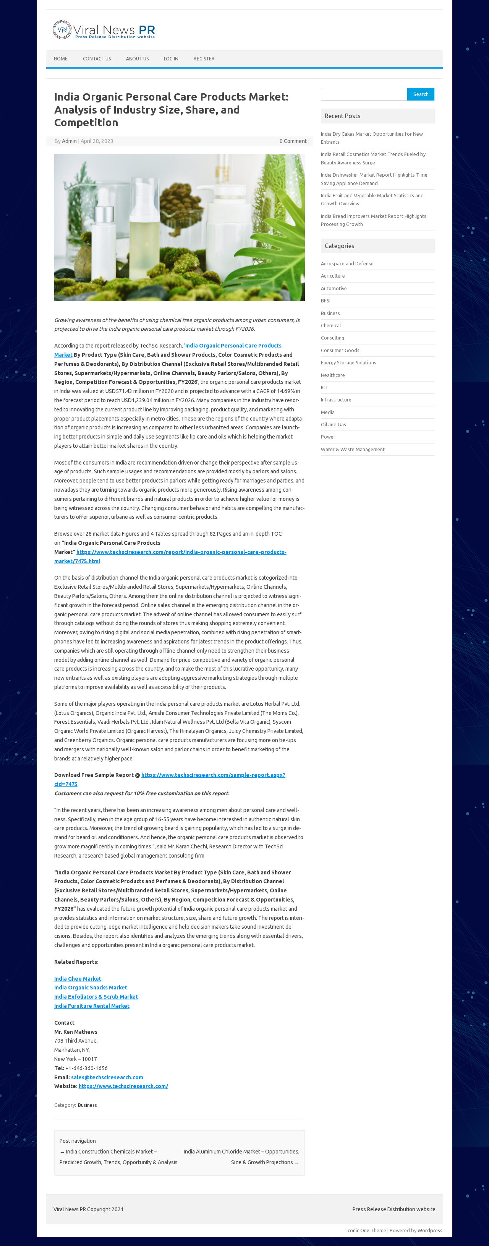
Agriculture (333, 275)
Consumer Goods (340, 350)
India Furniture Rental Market (92, 1006)
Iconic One (358, 1230)
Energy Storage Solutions (348, 362)
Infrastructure (336, 399)
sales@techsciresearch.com (107, 1077)
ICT (325, 387)
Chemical (331, 325)
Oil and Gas (333, 424)
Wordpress (430, 1230)
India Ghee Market (77, 979)
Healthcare (333, 375)
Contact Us (97, 58)
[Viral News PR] (104, 37)
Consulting (332, 337)
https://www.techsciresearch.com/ (123, 1086)
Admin (69, 141)
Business (87, 1105)
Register (204, 58)
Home (61, 58)
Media (328, 412)
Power (328, 436)
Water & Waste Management (353, 449)
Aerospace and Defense (347, 263)
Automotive (334, 288)
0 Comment (293, 141)
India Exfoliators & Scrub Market (96, 997)
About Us (137, 58)
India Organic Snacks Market (90, 987)
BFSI (325, 300)
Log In (171, 58)
